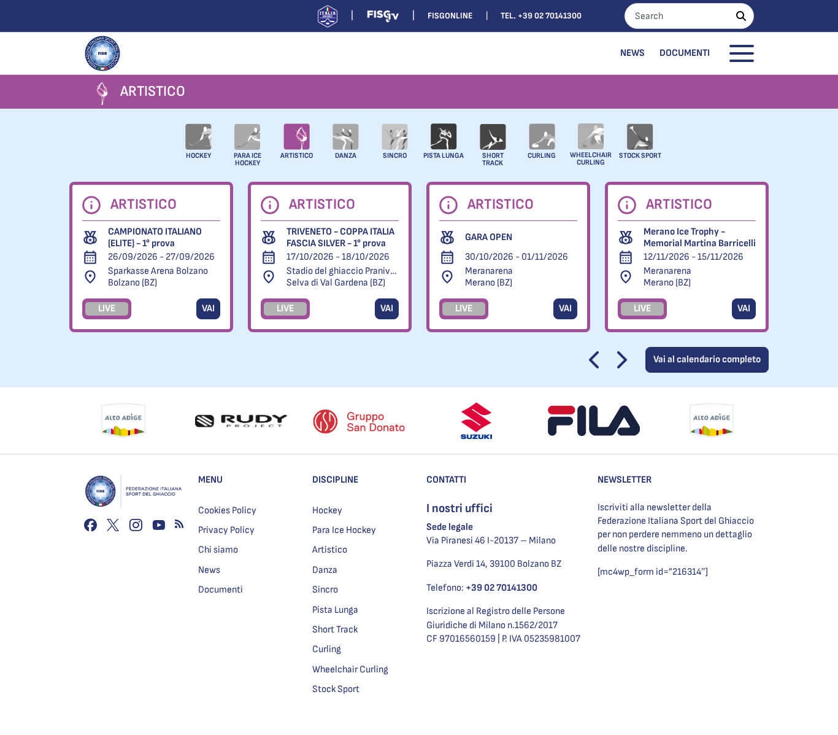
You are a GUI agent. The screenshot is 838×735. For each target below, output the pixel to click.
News (632, 53)
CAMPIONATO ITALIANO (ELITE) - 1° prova (155, 237)
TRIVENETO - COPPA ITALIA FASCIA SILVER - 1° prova (340, 237)
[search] (741, 16)
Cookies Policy (227, 510)
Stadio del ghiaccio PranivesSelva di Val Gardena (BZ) (342, 277)
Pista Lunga (335, 610)
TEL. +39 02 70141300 (541, 15)
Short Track (335, 630)
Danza (324, 570)
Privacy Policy (226, 530)
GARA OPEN (488, 237)
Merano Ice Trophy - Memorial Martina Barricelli (700, 237)
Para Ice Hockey (344, 530)
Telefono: (481, 588)
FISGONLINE (450, 15)
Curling (326, 649)
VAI (208, 308)
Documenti (684, 53)
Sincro (325, 590)
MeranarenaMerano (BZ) (489, 277)
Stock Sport (335, 689)
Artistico (329, 550)
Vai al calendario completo (707, 359)
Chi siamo (218, 550)
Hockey (327, 510)
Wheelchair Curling (350, 669)
